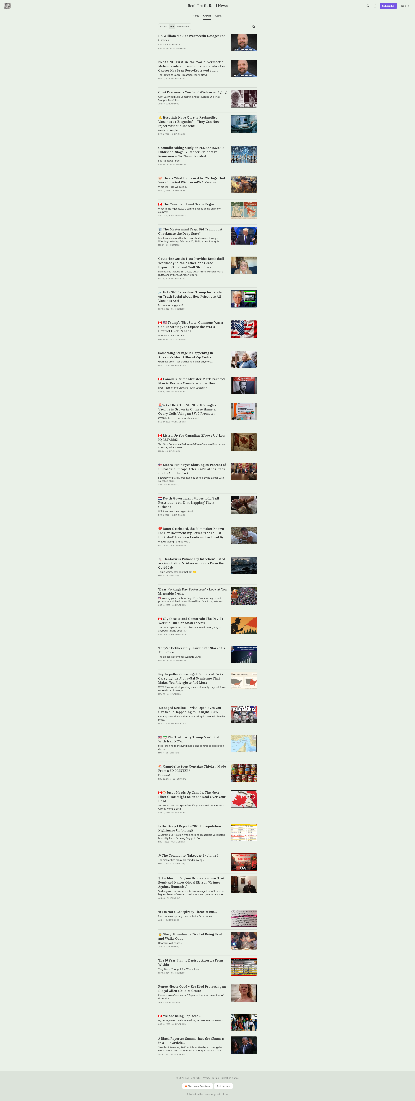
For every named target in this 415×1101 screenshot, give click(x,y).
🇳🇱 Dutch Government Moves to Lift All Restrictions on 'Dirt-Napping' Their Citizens (188, 502)
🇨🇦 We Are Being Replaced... (179, 1016)
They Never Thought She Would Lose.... (180, 969)
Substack (191, 1094)
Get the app (223, 1086)
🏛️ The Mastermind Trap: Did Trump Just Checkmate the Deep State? (190, 231)
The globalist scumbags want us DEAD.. (180, 656)
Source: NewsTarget (169, 160)
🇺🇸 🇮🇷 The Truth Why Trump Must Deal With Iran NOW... (188, 739)
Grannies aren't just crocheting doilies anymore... (185, 361)
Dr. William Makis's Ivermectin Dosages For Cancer (191, 38)
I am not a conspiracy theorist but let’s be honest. (185, 916)
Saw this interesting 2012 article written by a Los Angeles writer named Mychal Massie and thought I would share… (190, 1049)
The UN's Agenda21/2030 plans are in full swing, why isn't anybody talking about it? (190, 629)
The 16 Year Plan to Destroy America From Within (190, 962)
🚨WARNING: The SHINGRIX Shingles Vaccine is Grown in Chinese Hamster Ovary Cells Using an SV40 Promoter (187, 409)
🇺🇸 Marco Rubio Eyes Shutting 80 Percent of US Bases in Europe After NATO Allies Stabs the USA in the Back (192, 469)
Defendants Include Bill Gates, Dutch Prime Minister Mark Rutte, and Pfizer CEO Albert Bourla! (190, 273)
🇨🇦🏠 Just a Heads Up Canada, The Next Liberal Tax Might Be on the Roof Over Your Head (192, 797)
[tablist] (174, 26)
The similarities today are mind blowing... (181, 859)
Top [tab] (172, 26)
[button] (196, 16)
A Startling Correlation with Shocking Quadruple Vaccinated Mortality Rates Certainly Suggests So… (191, 836)
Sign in (405, 5)
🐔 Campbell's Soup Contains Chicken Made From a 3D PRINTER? (192, 768)
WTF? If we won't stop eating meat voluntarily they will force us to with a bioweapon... (192, 688)
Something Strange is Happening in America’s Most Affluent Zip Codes (185, 355)
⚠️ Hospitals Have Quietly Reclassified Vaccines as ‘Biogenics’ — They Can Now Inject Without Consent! (189, 121)
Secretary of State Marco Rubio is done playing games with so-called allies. (191, 479)
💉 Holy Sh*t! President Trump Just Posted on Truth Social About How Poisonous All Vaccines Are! (191, 296)
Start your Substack (199, 1086)
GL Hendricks (179, 48)
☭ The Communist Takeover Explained (188, 855)
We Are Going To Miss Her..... (174, 541)
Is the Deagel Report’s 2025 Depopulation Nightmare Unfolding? (189, 828)
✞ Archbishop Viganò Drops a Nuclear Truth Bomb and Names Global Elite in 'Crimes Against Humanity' (192, 882)
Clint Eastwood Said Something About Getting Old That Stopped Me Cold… (188, 98)
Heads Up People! (168, 130)
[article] (207, 44)
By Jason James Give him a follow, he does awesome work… (191, 1020)
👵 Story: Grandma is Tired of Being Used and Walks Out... (190, 936)
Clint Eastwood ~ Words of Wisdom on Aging (192, 92)
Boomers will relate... (170, 943)
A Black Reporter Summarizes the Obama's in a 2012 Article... (191, 1041)
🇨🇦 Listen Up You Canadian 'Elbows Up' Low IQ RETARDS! (191, 437)
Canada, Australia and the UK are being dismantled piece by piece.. (191, 718)
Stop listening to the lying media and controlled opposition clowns (191, 747)
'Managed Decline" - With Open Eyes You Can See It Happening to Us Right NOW (189, 710)
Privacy (206, 1077)
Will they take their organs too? (175, 511)
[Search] (368, 6)
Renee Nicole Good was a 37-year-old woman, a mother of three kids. (191, 996)
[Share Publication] (375, 6)
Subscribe (388, 5)
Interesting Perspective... (172, 335)
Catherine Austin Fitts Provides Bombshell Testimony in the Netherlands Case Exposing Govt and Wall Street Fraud (191, 263)
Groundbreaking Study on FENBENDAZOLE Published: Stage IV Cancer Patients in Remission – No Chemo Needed (191, 152)
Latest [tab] (163, 26)
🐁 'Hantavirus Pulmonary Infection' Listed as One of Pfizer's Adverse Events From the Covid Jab (191, 563)
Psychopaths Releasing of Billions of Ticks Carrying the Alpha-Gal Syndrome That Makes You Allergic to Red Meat (190, 678)
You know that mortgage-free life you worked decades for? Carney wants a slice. (191, 807)
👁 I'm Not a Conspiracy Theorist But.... (187, 912)
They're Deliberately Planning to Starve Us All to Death (191, 650)
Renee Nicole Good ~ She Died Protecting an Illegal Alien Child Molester (192, 989)
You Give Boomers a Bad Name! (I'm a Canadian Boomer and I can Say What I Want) (192, 445)
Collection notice (230, 1077)
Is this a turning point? (170, 305)
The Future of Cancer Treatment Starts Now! (182, 74)
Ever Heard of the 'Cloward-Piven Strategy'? (182, 387)
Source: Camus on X (169, 44)
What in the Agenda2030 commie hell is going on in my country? (189, 210)
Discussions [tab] (183, 26)
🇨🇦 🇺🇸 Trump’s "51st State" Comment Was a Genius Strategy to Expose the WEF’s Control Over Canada (190, 327)
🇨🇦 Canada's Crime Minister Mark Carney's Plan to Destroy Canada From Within (191, 381)
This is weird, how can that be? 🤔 (177, 571)
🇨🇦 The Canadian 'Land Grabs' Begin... (187, 204)
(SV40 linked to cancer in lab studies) (178, 418)
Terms (215, 1077)
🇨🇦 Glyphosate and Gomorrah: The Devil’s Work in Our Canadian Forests (190, 621)
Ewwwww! (164, 775)
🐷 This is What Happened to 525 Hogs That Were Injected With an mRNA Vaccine (191, 180)
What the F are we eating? (172, 186)
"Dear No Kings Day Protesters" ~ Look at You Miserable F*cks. (192, 591)
